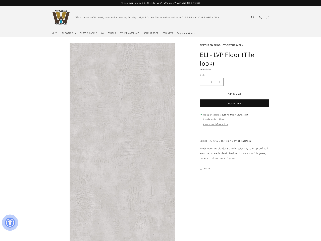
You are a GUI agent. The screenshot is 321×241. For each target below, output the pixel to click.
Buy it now (234, 103)
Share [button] (207, 168)
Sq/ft (202, 75)
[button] (69, 33)
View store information (215, 124)
